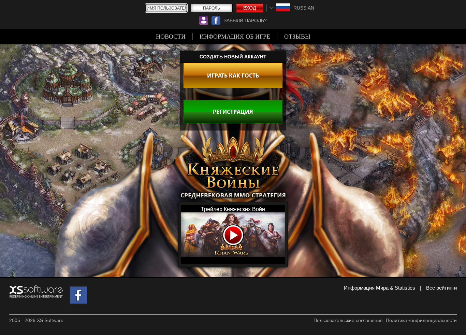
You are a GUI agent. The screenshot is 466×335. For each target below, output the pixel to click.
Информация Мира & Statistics (379, 288)
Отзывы (297, 36)
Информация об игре (235, 36)
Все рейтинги (441, 288)
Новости (171, 36)
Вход (249, 8)
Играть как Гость (233, 75)
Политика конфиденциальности (421, 320)
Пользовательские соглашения (348, 320)
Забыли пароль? (245, 20)
